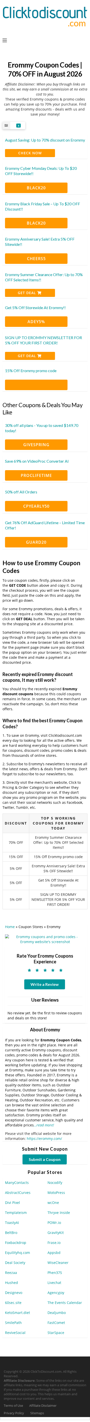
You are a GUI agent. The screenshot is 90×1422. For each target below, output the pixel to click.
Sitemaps (37, 1413)
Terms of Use (13, 1405)
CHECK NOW (30, 153)
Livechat (54, 1282)
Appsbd (54, 1252)
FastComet (56, 1322)
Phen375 (55, 1272)
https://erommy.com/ (44, 1138)
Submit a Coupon (44, 1159)
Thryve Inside (59, 1212)
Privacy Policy (14, 1413)
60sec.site (13, 1302)
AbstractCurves (17, 1192)
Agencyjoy (56, 1292)
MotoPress (56, 1192)
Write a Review (44, 984)
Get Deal (27, 292)
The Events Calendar (65, 1302)
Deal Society (15, 1262)
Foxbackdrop (15, 1242)
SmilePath (13, 1322)
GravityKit (56, 1232)
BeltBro (11, 1232)
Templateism (16, 1212)
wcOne (53, 1202)
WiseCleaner (58, 1262)
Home (10, 926)
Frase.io (54, 1242)
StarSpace (56, 1332)
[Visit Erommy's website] (45, 938)
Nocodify (55, 1182)
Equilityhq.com (17, 1252)
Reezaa (11, 1272)
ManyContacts (17, 1182)
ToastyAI (12, 1222)
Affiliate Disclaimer (42, 1405)
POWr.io (54, 1222)
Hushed (11, 1282)
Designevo (13, 1292)
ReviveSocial (15, 1332)
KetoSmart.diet (17, 1312)
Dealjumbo (57, 1312)
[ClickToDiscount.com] (45, 16)
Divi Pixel (12, 1202)
